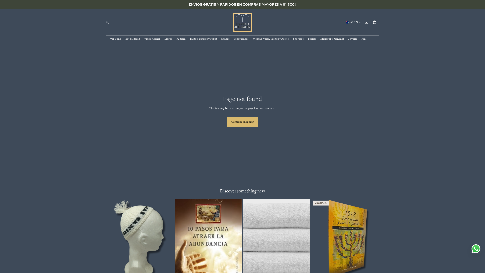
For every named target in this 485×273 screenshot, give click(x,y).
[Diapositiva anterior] (249, 241)
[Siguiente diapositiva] (304, 241)
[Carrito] (375, 22)
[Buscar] (107, 22)
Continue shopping (242, 122)
